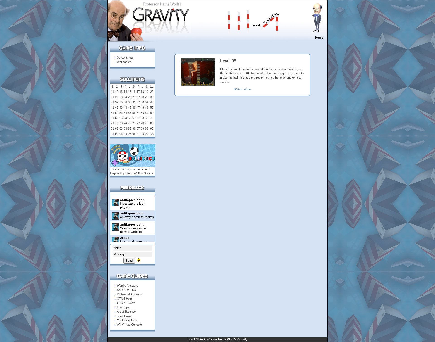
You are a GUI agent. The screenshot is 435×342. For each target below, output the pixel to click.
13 (121, 91)
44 (125, 107)
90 (151, 128)
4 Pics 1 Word (126, 303)
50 (151, 107)
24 (125, 97)
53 (121, 112)
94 (125, 133)
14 (125, 91)
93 (121, 133)
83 (121, 128)
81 (112, 128)
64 (125, 118)
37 (138, 102)
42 (116, 107)
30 (151, 97)
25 (129, 97)
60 (151, 112)
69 (146, 118)
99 (146, 133)
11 (112, 91)
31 (112, 102)
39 (146, 102)
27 (138, 97)
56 (133, 112)
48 (142, 107)
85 (129, 128)
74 (125, 123)
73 (121, 123)
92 (116, 133)
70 (151, 118)
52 (116, 112)
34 (125, 102)
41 (112, 107)
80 (151, 123)
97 (138, 133)
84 (125, 128)
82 (116, 128)
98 (142, 133)
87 (138, 128)
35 (129, 102)
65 (129, 118)
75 (129, 123)
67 (138, 118)
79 (146, 123)
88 (142, 128)
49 (146, 107)
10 (151, 86)
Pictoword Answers (129, 294)
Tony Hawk (124, 316)
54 (125, 112)
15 (129, 91)
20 (151, 91)
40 (151, 102)
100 (151, 133)
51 (112, 112)
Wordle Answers (127, 285)
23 (121, 97)
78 (142, 123)
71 (112, 123)
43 (121, 107)
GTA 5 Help (124, 298)
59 (146, 112)
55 (129, 112)
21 (112, 97)
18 (142, 91)
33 (121, 102)
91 (112, 133)
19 (146, 91)
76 (133, 123)
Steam (145, 169)
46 (133, 107)
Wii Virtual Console (129, 324)
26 (133, 97)
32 (116, 102)
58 (142, 112)
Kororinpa (123, 307)
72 (116, 123)
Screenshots (125, 57)
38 (142, 102)
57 (138, 112)
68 (142, 118)
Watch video (242, 89)
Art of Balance (126, 311)
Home (319, 37)
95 (129, 133)
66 (133, 118)
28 (142, 97)
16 (133, 91)
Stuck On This (126, 290)
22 (116, 97)
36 (133, 102)
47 (138, 107)
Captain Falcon (127, 320)
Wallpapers (124, 62)
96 (133, 133)
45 (129, 107)
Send (129, 260)
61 (112, 118)
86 (133, 128)
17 (138, 91)
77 (138, 123)
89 (146, 128)
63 (121, 118)
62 (116, 118)
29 (146, 97)
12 (116, 91)
